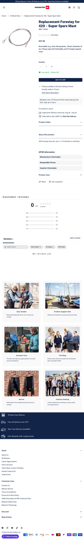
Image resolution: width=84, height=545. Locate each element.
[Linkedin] (21, 528)
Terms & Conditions (9, 492)
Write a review (75, 238)
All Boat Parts (15, 16)
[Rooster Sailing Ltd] (42, 7)
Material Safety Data (9, 502)
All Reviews (6, 458)
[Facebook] (2, 528)
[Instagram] (7, 528)
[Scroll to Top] (80, 533)
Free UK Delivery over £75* (37, 2)
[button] (78, 7)
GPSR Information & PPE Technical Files (16, 499)
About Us (5, 455)
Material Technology (9, 505)
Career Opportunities (9, 462)
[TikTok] (17, 528)
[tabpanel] (42, 261)
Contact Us (6, 485)
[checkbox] (62, 247)
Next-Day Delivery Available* (58, 2)
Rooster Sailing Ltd (13, 532)
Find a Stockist (7, 465)
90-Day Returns (21, 2)
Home (4, 16)
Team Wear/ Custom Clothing (12, 468)
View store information (50, 93)
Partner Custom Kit (9, 471)
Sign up (46, 102)
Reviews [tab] (8, 239)
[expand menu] (4, 7)
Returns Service (7, 489)
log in (54, 102)
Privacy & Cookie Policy (10, 495)
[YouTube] (12, 528)
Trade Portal (6, 475)
